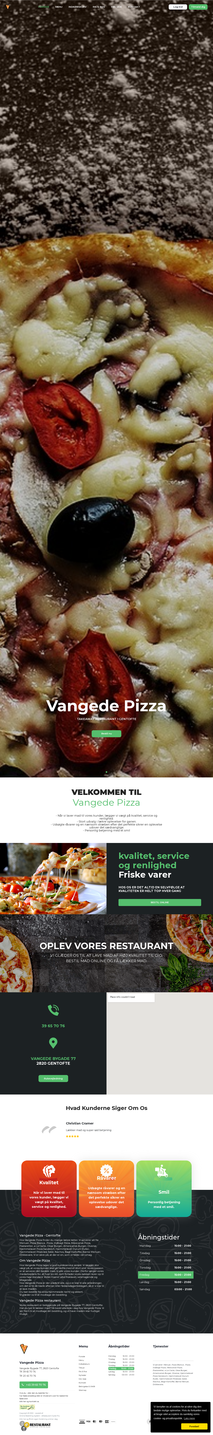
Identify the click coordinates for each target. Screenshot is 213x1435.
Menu (58, 6)
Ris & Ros (99, 6)
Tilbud (81, 1367)
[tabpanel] (106, 717)
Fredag (121, 1368)
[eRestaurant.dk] (35, 1425)
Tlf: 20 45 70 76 (27, 1375)
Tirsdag (121, 1359)
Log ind (178, 6)
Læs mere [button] (189, 1418)
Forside (44, 6)
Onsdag (121, 1362)
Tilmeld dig (198, 6)
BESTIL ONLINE (160, 902)
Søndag (121, 1375)
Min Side (116, 6)
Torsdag (121, 1365)
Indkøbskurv (78, 6)
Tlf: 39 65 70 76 (27, 1371)
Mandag (121, 1356)
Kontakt (134, 6)
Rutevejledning (53, 1078)
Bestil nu (106, 733)
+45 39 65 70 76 (35, 1384)
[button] (167, 1426)
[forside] (23, 1351)
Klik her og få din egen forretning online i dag (38, 1419)
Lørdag (121, 1371)
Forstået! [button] (194, 1426)
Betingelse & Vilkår (87, 1386)
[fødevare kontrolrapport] (27, 1408)
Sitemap (82, 1390)
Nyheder (82, 1375)
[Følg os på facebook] (150, 1421)
